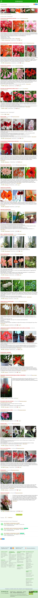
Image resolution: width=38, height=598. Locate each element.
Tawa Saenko (8, 231)
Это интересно (25, 88)
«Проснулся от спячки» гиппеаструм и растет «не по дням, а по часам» (15, 327)
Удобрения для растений (12, 562)
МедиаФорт (6, 593)
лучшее (8, 114)
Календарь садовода (4, 562)
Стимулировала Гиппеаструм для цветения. (9, 141)
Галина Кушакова (8, 138)
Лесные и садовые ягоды (12, 554)
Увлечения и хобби (29, 584)
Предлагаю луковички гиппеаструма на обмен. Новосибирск (13, 375)
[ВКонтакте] (35, 4)
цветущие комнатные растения (20, 6)
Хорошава (7, 349)
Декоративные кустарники (21, 554)
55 (20, 467)
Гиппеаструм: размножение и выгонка (8, 18)
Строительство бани (29, 576)
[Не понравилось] (2, 40)
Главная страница (4, 551)
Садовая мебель (28, 565)
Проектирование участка (29, 564)
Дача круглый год (28, 581)
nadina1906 (8, 511)
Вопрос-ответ (3, 556)
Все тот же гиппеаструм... (5, 448)
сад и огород (10, 166)
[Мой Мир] (37, 4)
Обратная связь (13, 591)
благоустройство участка (12, 235)
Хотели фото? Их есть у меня (6, 409)
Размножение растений (12, 559)
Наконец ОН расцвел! (5, 492)
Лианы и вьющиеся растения (21, 558)
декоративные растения (4, 6)
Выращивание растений (12, 558)
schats (7, 398)
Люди (2, 557)
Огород (10, 553)
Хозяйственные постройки (30, 575)
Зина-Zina (17, 534)
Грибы (10, 561)
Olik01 (6, 108)
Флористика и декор (20, 562)
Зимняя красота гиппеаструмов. (7, 301)
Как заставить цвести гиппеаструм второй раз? (13, 528)
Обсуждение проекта (29, 588)
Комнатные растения (24, 18)
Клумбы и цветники (22, 234)
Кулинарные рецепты (29, 585)
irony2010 (7, 420)
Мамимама (17, 529)
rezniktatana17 (8, 251)
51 (19, 206)
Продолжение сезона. (5, 254)
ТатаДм (7, 85)
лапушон (7, 184)
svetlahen (17, 524)
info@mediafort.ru (12, 596)
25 (20, 445)
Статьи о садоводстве (4, 555)
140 (21, 511)
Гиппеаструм (3, 470)
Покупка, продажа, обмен (5, 565)
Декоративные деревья (20, 553)
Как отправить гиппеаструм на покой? (12, 523)
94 (17, 298)
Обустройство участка (30, 551)
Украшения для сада (29, 566)
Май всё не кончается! (5, 277)
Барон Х (7, 445)
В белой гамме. (3, 423)
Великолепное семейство (5, 65)
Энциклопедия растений (4, 561)
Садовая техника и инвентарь (20, 565)
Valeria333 (7, 206)
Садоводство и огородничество (12, 552)
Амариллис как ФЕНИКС (5, 187)
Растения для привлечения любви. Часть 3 (9, 88)
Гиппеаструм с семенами (5, 352)
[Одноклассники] (34, 4)
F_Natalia (7, 407)
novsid (7, 298)
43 (20, 231)
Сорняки (10, 560)
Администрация (19, 591)
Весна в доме (3, 116)
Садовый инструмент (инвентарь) (20, 568)
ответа (2, 529)
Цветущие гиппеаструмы (5, 209)
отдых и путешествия (3, 210)
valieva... (7, 467)
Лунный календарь (4, 563)
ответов (2, 524)
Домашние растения (20, 561)
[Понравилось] (3, 40)
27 (20, 85)
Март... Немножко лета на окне (6, 234)
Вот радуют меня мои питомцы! (7, 401)
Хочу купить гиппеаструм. (5, 164)
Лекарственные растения (5, 564)
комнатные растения (11, 6)
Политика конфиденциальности (18, 592)
